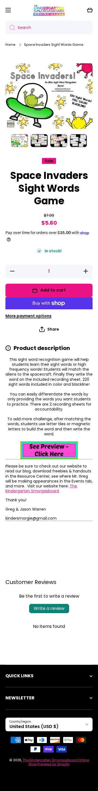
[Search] (10, 27)
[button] (90, 10)
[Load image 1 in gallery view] (19, 140)
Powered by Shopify (54, 764)
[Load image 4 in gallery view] (78, 140)
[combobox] (49, 27)
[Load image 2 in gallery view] (39, 140)
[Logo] (49, 10)
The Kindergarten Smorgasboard (41, 488)
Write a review (49, 608)
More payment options (28, 315)
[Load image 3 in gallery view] (58, 140)
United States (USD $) (34, 726)
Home (10, 45)
